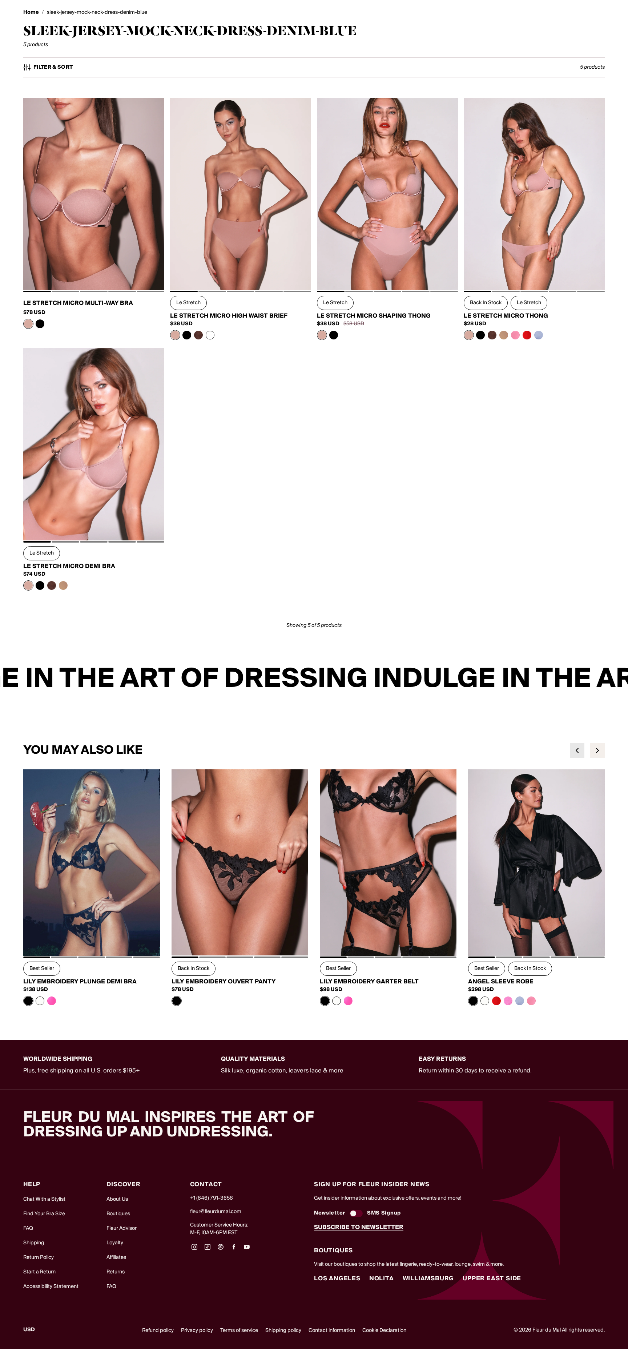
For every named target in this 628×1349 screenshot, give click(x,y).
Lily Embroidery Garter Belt (369, 981)
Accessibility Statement (50, 1286)
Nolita (381, 1278)
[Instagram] (194, 1249)
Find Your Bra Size (44, 1213)
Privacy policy (197, 1330)
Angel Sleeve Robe (501, 981)
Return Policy (38, 1257)
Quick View (94, 274)
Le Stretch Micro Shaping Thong (374, 316)
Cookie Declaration (384, 1330)
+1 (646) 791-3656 (211, 1198)
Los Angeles (337, 1278)
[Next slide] (597, 750)
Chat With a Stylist (44, 1199)
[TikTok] (207, 1249)
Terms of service (239, 1330)
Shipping (33, 1243)
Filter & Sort (53, 67)
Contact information (332, 1330)
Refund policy (158, 1330)
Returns (115, 1272)
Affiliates (116, 1257)
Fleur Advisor (121, 1228)
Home (31, 12)
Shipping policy (283, 1330)
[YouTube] (246, 1249)
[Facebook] (233, 1249)
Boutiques (118, 1213)
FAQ (28, 1228)
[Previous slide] (577, 750)
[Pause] (617, 678)
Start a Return (39, 1272)
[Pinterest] (220, 1249)
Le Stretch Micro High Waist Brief (228, 316)
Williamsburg (428, 1278)
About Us (117, 1199)
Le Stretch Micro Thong (506, 316)
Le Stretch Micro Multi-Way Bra (78, 303)
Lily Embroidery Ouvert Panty (224, 981)
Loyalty (114, 1243)
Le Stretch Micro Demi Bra (69, 566)
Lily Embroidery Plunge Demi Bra (80, 981)
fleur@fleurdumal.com (215, 1211)
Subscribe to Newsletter (358, 1227)
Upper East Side (492, 1278)
